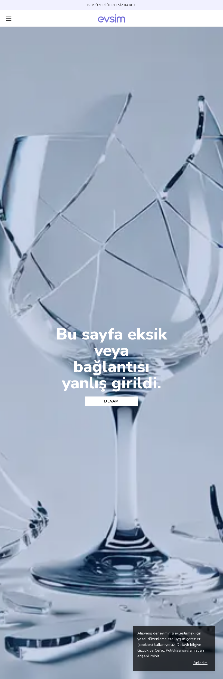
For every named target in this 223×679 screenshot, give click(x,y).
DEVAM (111, 401)
